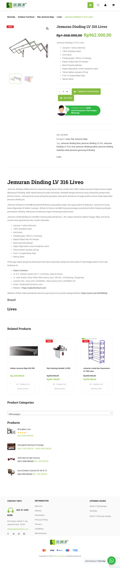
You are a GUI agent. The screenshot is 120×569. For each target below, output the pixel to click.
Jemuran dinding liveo (71, 143)
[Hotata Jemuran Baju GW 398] (23, 340)
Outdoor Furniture (26, 17)
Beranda (11, 17)
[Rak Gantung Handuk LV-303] (60, 341)
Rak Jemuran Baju (45, 17)
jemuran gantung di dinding (82, 150)
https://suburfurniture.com (34, 288)
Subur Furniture (59, 556)
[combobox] (60, 413)
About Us (38, 506)
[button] (47, 28)
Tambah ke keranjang (88, 91)
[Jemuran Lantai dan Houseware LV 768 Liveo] (96, 341)
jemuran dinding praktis (87, 146)
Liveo (59, 17)
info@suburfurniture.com (17, 529)
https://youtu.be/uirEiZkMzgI (94, 293)
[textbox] (60, 414)
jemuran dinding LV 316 (92, 143)
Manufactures (41, 533)
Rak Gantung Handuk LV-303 (58, 368)
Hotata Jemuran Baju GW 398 (22, 368)
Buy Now (68, 98)
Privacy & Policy (41, 520)
